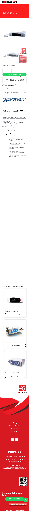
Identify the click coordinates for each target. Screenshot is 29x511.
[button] (14, 74)
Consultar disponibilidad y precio (15, 74)
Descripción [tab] (7, 88)
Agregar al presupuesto (9, 85)
